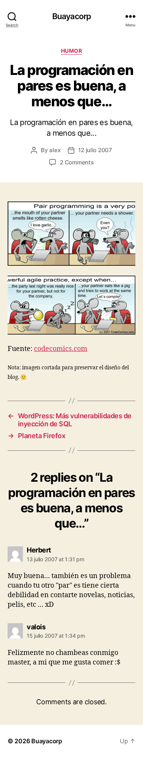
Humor (71, 50)
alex (54, 150)
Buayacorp (71, 16)
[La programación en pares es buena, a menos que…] (71, 233)
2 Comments (76, 162)
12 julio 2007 (95, 150)
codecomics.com (60, 348)
